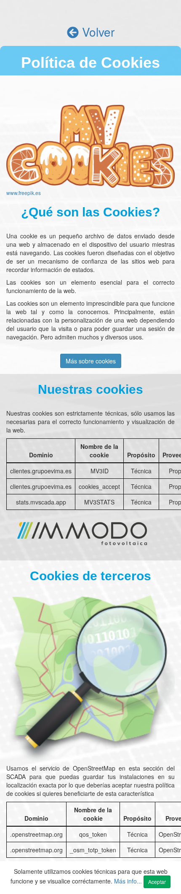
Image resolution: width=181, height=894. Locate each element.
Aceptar (157, 881)
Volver (96, 31)
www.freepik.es (23, 192)
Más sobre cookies (91, 361)
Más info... (129, 881)
